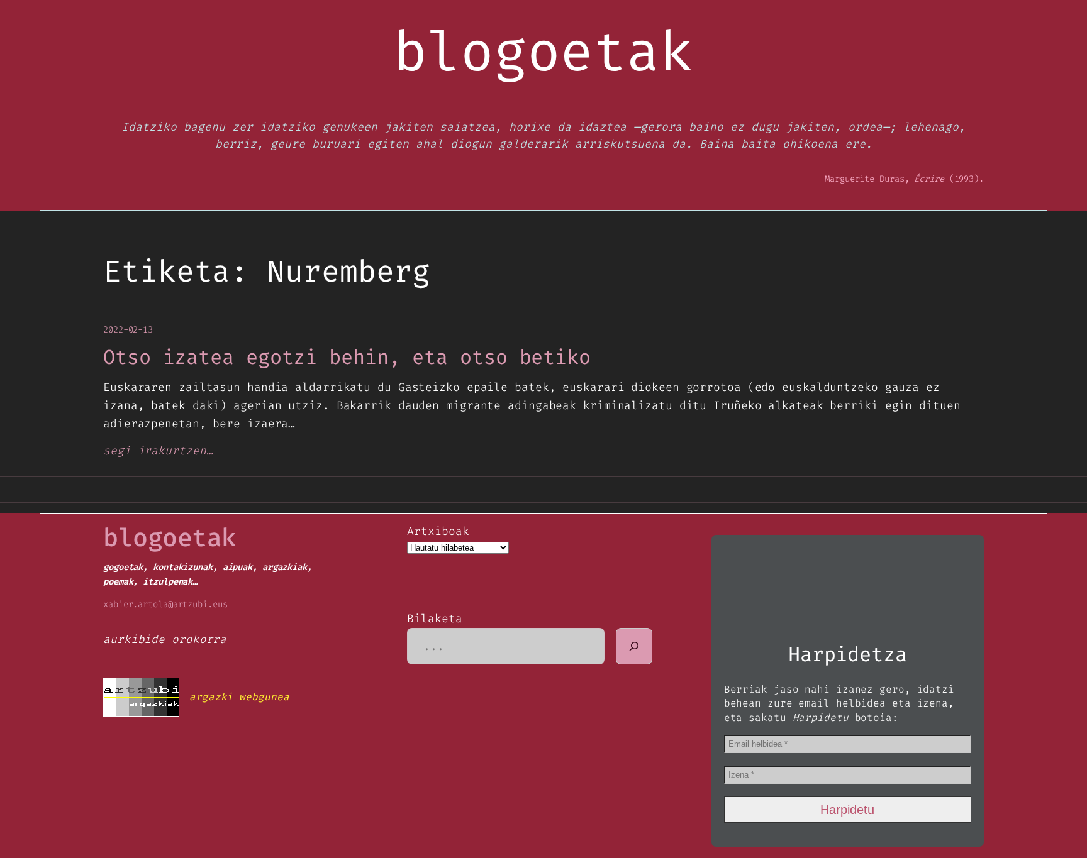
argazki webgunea (239, 696)
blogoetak (170, 537)
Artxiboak (438, 531)
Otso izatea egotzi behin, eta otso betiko (347, 357)
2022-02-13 (128, 330)
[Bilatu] (634, 646)
